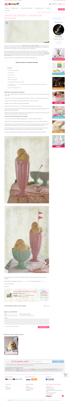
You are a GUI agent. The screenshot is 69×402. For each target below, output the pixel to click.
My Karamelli (42, 281)
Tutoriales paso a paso (39, 8)
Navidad (47, 8)
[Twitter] (49, 379)
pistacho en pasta (17, 84)
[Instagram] (53, 379)
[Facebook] (22, 296)
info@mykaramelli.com (20, 400)
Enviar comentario (43, 327)
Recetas (6, 8)
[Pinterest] (51, 379)
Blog (7, 0)
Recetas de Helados (47, 12)
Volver (6, 12)
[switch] (66, 375)
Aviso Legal (48, 386)
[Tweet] (23, 296)
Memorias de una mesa (58, 44)
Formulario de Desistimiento (51, 392)
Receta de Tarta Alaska (11, 352)
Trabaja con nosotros (29, 387)
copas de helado (25, 281)
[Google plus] (25, 296)
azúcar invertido (14, 77)
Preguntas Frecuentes (29, 389)
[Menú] (67, 373)
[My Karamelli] (12, 4)
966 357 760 (62, 0)
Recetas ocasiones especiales (26, 8)
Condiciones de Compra (51, 389)
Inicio (5, 0)
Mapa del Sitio (28, 390)
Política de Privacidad (45, 363)
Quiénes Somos (11, 0)
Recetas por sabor (14, 8)
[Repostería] (58, 54)
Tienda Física (20, 0)
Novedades (7, 10)
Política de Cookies (50, 394)
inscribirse (58, 361)
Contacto (15, 0)
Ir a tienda (61, 9)
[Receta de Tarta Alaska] (11, 345)
